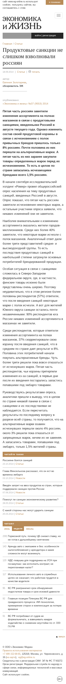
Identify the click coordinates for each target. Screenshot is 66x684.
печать (36, 71)
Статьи (21, 71)
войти (38, 35)
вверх (62, 636)
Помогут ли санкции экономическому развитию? (30, 499)
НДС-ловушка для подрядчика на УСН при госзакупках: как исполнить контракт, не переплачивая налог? (32, 564)
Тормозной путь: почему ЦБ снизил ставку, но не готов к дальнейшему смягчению (34, 538)
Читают (9, 523)
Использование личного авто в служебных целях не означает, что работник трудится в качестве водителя (33, 578)
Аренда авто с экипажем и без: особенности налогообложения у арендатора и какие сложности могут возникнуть (33, 550)
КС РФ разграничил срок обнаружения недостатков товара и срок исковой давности (34, 590)
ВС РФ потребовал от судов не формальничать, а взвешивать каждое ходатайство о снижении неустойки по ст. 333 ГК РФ (34, 621)
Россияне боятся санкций (17, 460)
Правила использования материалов (22, 650)
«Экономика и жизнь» (25, 103)
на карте (11, 657)
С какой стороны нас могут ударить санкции (28, 510)
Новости (20, 478)
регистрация (49, 35)
